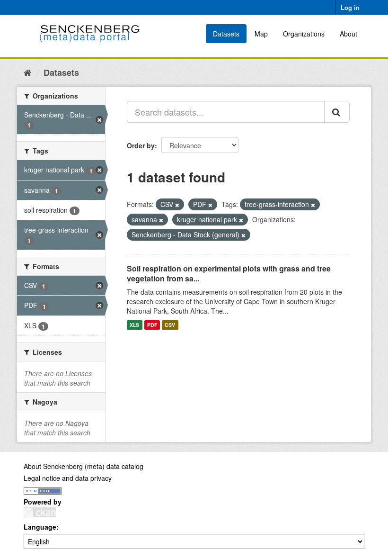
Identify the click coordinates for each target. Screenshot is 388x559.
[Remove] (177, 204)
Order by (141, 145)
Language (40, 527)
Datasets (226, 33)
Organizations (304, 33)
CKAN (40, 512)
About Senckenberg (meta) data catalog (83, 466)
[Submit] (337, 112)
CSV (170, 324)
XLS (134, 324)
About (348, 33)
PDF (152, 324)
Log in (350, 7)
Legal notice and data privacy (68, 478)
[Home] (28, 72)
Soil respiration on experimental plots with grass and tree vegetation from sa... (229, 273)
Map (261, 33)
